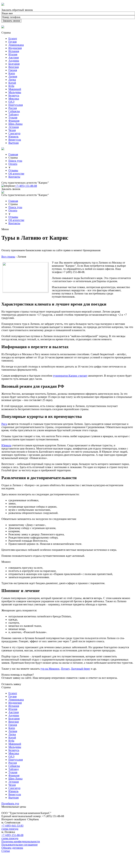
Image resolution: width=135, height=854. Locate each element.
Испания (13, 51)
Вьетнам (13, 142)
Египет (12, 38)
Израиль (13, 136)
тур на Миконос (50, 668)
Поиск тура (15, 160)
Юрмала (6, 445)
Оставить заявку (11, 684)
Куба (11, 85)
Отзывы (13, 170)
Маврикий (14, 89)
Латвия (12, 76)
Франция (13, 120)
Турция (12, 117)
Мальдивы (14, 92)
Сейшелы (14, 111)
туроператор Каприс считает (70, 375)
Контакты (14, 176)
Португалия (15, 104)
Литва (12, 79)
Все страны (8, 256)
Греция (12, 70)
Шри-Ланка (15, 123)
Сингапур (14, 133)
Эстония (13, 127)
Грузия (12, 41)
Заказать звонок (10, 189)
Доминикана (16, 44)
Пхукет (65, 668)
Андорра (13, 60)
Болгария (14, 63)
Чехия (12, 130)
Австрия (13, 57)
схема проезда (9, 828)
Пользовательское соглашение (19, 844)
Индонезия (15, 48)
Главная (13, 154)
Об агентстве (16, 173)
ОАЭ (11, 101)
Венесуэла (14, 139)
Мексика (13, 98)
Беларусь (13, 95)
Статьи (5, 850)
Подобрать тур (10, 803)
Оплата (12, 163)
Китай (12, 82)
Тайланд (13, 114)
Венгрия (13, 66)
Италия (12, 54)
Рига (4, 423)
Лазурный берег (80, 668)
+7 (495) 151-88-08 (26, 185)
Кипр (11, 73)
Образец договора (12, 847)
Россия (12, 108)
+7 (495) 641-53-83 (12, 825)
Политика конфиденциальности (20, 841)
